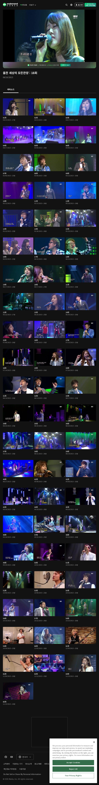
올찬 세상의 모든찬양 (15, 73)
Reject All (73, 769)
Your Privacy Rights (73, 775)
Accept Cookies (73, 762)
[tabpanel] (49, 402)
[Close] (94, 742)
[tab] (10, 89)
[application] (49, 36)
